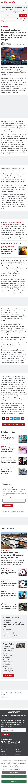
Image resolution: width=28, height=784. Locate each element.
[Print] (3, 418)
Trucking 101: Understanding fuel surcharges (7, 471)
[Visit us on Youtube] (12, 742)
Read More (8, 675)
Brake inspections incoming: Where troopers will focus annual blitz (9, 583)
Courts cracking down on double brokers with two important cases (8, 595)
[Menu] (2, 2)
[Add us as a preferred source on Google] (7, 418)
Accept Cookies (14, 781)
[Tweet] (18, 418)
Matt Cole (8, 43)
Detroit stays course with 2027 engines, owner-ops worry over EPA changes (9, 606)
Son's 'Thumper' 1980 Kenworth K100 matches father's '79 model (8, 572)
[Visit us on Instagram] (16, 742)
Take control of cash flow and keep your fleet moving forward (8, 251)
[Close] (26, 758)
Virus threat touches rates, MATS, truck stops (8, 438)
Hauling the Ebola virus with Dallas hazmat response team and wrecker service (8, 450)
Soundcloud (14, 635)
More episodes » (7, 629)
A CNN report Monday (7, 403)
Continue (7, 505)
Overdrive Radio (6, 457)
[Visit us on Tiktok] (19, 742)
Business (4, 27)
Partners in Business (7, 468)
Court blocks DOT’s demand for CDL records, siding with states (13, 555)
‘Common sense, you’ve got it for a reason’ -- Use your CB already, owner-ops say (8, 461)
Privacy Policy (3, 21)
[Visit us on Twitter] (5, 742)
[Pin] (22, 418)
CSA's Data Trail (6, 580)
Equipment (4, 603)
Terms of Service (11, 21)
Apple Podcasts (8, 633)
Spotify (6, 635)
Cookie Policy (17, 769)
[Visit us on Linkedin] (9, 742)
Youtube (17, 633)
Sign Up (5, 735)
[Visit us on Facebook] (2, 742)
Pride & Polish (5, 568)
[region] (14, 770)
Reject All (14, 776)
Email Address (6, 497)
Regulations (5, 550)
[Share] (11, 418)
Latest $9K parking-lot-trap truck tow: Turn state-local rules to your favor (13, 624)
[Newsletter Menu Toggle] (26, 2)
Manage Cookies (14, 772)
